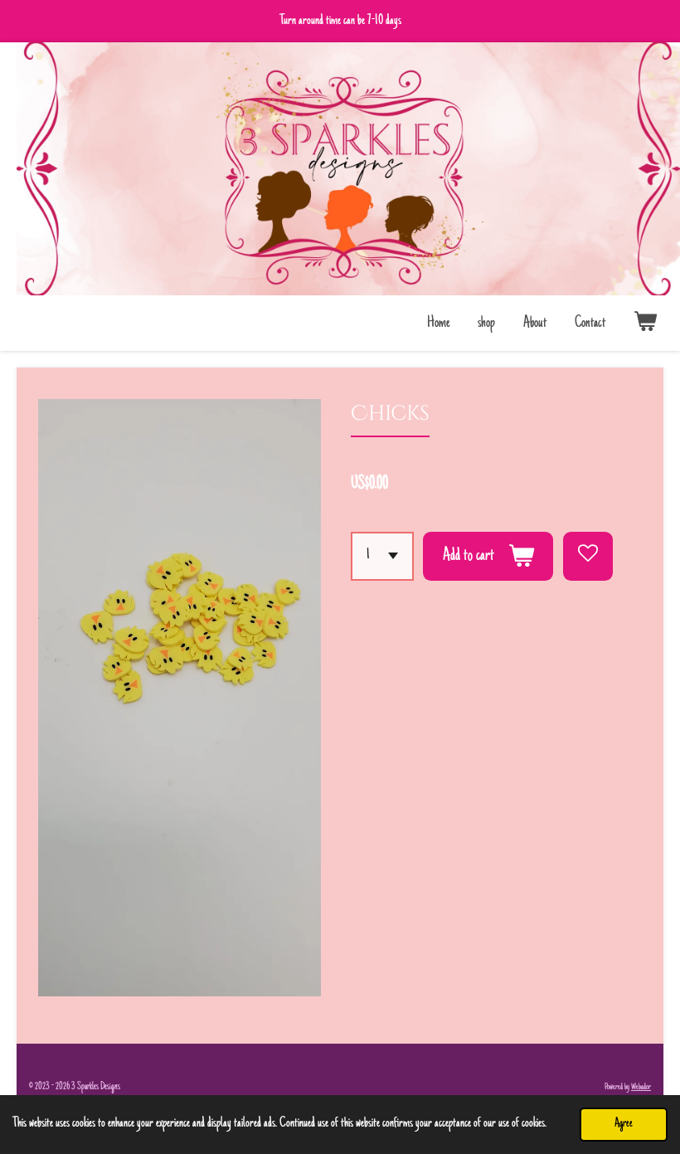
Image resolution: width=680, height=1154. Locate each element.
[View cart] (645, 323)
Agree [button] (623, 1124)
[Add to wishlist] (587, 556)
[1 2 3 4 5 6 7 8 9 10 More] (382, 556)
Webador (641, 1087)
